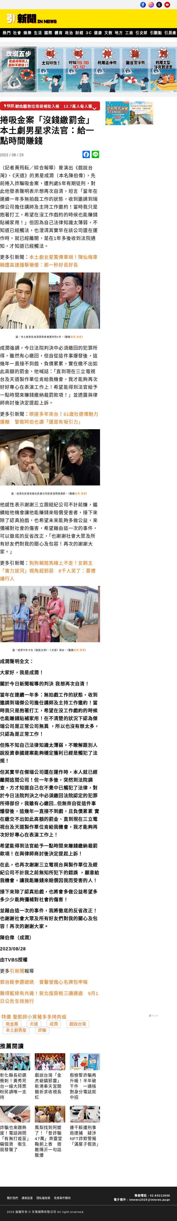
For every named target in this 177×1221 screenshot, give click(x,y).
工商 (129, 32)
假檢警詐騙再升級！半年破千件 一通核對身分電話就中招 (83, 1086)
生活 (38, 32)
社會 (17, 32)
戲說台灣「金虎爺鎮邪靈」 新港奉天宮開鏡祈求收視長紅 (49, 1086)
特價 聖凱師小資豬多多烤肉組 (34, 1017)
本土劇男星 (16, 1030)
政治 (69, 32)
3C (89, 32)
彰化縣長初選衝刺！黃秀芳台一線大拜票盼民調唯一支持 (13, 1086)
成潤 (54, 1024)
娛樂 (28, 32)
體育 (59, 32)
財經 (79, 32)
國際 (48, 32)
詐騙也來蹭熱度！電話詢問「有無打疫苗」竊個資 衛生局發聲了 (14, 1138)
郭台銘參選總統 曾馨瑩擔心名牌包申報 (44, 982)
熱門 (7, 32)
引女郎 (142, 32)
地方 (119, 32)
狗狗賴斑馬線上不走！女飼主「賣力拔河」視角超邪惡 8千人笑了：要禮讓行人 (48, 571)
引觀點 (156, 32)
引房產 (170, 32)
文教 (108, 32)
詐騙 (42, 1030)
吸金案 (12, 1024)
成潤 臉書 (76, 337)
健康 (98, 32)
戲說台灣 (77, 1024)
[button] (102, 104)
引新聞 (17, 971)
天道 (34, 1024)
